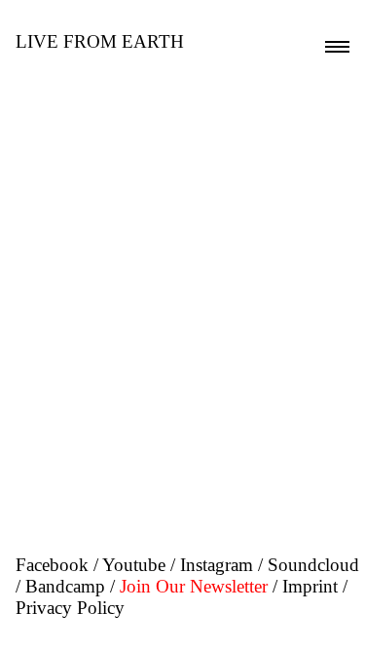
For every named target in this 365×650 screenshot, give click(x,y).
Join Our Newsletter (194, 586)
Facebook (52, 564)
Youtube (133, 564)
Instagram (216, 564)
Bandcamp (65, 586)
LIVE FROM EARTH (100, 41)
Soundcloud (313, 564)
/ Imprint (305, 586)
